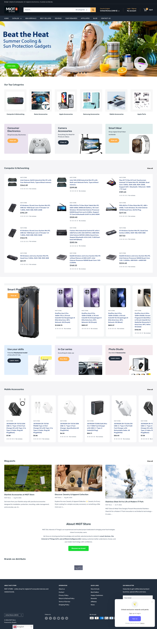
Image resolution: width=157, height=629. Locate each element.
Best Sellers (45, 18)
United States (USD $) (11, 615)
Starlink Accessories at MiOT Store (19, 495)
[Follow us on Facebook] (46, 618)
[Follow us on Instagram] (54, 618)
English (20, 627)
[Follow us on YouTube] (58, 618)
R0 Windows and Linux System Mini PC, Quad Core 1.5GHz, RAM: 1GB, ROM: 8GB (34, 257)
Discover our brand (78, 548)
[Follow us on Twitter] (50, 618)
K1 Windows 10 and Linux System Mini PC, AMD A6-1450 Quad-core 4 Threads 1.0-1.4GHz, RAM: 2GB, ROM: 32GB (35, 233)
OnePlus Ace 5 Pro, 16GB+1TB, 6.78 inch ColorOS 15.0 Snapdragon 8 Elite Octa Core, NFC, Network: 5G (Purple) (65, 317)
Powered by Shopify (10, 622)
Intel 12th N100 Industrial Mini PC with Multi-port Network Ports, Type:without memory (84, 182)
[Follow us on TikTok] (62, 618)
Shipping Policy (64, 605)
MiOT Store (23, 177)
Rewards (94, 598)
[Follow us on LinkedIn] (66, 618)
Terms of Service (64, 602)
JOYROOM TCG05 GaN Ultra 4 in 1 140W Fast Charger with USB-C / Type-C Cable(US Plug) (97, 427)
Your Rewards (71, 18)
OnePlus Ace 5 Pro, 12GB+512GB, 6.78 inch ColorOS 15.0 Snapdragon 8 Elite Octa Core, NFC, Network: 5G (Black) (118, 317)
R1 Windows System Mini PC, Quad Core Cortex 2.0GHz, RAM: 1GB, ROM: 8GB (133, 232)
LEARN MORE (12, 66)
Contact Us (106, 18)
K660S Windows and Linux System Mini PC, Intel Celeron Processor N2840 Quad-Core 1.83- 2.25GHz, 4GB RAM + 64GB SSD (134, 258)
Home (6, 18)
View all (150, 168)
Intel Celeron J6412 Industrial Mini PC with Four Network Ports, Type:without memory (35, 181)
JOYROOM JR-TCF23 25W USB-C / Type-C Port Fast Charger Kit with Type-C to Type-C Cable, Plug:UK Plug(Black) (16, 428)
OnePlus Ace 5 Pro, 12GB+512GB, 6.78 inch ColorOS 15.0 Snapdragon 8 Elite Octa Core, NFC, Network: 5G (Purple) (91, 317)
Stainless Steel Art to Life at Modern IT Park (124, 502)
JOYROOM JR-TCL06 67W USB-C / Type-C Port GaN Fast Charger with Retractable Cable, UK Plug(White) (123, 428)
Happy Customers (97, 595)
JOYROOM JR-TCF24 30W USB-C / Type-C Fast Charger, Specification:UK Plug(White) (69, 427)
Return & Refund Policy (66, 598)
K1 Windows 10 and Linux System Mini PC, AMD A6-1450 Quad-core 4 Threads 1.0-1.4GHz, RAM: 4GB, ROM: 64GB (35, 208)
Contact (61, 592)
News (93, 605)
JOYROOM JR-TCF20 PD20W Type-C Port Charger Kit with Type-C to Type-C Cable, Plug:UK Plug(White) (43, 428)
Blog (95, 18)
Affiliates (85, 18)
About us (62, 589)
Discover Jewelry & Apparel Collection (71, 494)
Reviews (58, 18)
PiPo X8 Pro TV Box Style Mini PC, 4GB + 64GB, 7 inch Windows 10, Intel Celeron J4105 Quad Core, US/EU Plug (133, 208)
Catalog (15, 18)
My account (131, 11)
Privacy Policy (63, 595)
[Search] (93, 9)
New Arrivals (30, 18)
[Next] (153, 101)
